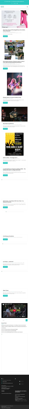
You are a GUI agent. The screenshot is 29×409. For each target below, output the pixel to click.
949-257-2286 (4, 381)
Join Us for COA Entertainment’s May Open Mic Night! (9, 329)
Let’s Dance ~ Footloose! (8, 261)
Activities (5, 32)
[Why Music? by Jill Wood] (14, 114)
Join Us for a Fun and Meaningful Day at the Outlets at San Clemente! (14, 30)
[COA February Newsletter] (14, 221)
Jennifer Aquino (7, 63)
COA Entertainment (10, 32)
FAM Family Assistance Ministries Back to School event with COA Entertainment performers (13, 62)
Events (14, 32)
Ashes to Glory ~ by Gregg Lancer (10, 157)
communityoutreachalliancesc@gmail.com (18, 1)
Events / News (22, 262)
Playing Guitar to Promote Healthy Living (12, 97)
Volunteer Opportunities (16, 64)
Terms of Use (3, 407)
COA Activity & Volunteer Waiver (6, 393)
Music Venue (5, 290)
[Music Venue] (14, 279)
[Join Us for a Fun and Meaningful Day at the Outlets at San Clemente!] (14, 18)
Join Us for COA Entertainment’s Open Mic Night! (8, 330)
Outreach (20, 32)
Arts (12, 98)
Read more (5, 36)
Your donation (17, 400)
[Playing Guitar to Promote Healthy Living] (14, 83)
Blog (15, 124)
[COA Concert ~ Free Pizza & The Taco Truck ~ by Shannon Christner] (14, 188)
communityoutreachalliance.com (8, 383)
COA (5, 98)
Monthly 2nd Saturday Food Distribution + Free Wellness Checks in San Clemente (13, 325)
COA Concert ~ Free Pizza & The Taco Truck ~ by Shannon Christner (13, 201)
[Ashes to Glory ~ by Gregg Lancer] (14, 143)
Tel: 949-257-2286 (7, 1)
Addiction (13, 158)
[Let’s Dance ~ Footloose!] (14, 251)
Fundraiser (16, 32)
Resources (20, 237)
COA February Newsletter (8, 236)
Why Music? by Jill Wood (8, 123)
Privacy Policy (8, 407)
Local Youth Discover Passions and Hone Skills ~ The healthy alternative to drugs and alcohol (14, 169)
